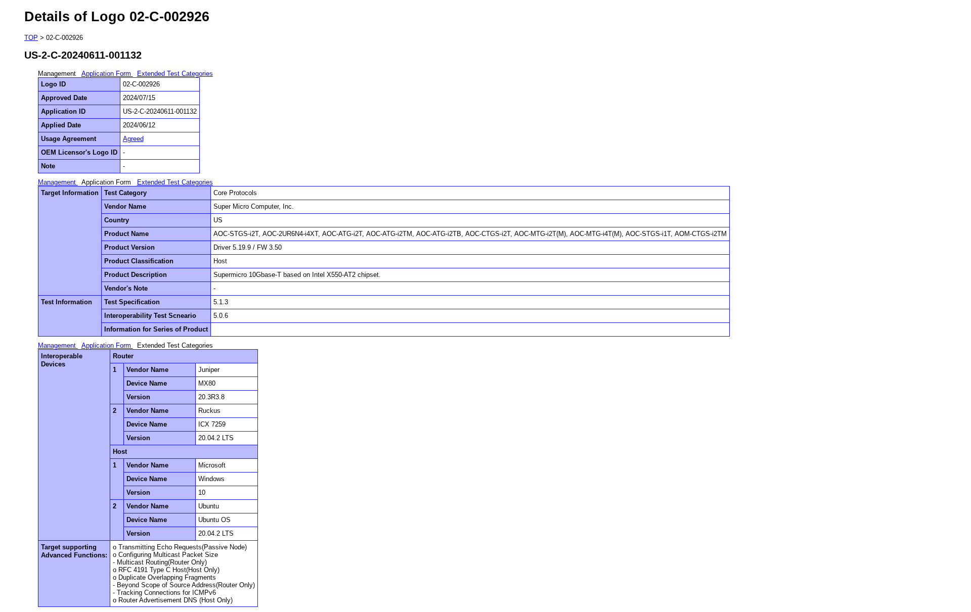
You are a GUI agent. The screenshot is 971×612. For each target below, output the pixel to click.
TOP (31, 37)
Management (58, 182)
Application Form (107, 73)
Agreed (133, 139)
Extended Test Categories (175, 73)
